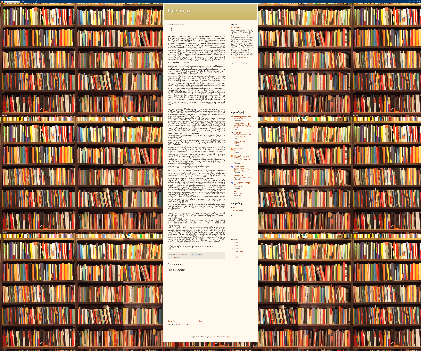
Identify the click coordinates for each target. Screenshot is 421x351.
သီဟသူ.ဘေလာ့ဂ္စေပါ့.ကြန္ (242, 124)
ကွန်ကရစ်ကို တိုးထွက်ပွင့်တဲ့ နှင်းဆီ (242, 126)
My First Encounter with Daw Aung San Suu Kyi (242, 135)
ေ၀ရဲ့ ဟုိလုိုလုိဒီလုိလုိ (242, 184)
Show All (251, 198)
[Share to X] (197, 255)
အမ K (236, 191)
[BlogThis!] (195, 255)
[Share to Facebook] (199, 255)
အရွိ (236, 257)
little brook (179, 10)
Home (200, 321)
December (239, 251)
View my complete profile (239, 57)
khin (235, 151)
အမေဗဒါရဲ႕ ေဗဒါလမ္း (242, 116)
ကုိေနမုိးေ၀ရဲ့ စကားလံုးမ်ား (242, 157)
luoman (214, 337)
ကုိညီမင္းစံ (238, 133)
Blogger (227, 337)
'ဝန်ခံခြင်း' (237, 144)
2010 (235, 249)
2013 (235, 243)
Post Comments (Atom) (183, 325)
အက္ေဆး (176, 257)
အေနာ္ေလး (238, 176)
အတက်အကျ (238, 186)
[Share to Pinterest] (201, 255)
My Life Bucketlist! (239, 118)
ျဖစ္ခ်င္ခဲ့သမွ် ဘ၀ (240, 254)
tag (234, 207)
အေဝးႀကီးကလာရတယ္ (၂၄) (242, 160)
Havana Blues (238, 193)
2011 (235, 246)
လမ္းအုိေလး (239, 167)
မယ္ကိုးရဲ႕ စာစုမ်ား (239, 142)
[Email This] (193, 255)
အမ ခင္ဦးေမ (238, 149)
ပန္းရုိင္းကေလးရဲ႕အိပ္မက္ (243, 177)
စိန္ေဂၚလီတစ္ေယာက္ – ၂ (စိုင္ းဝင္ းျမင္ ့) (243, 169)
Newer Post (171, 321)
